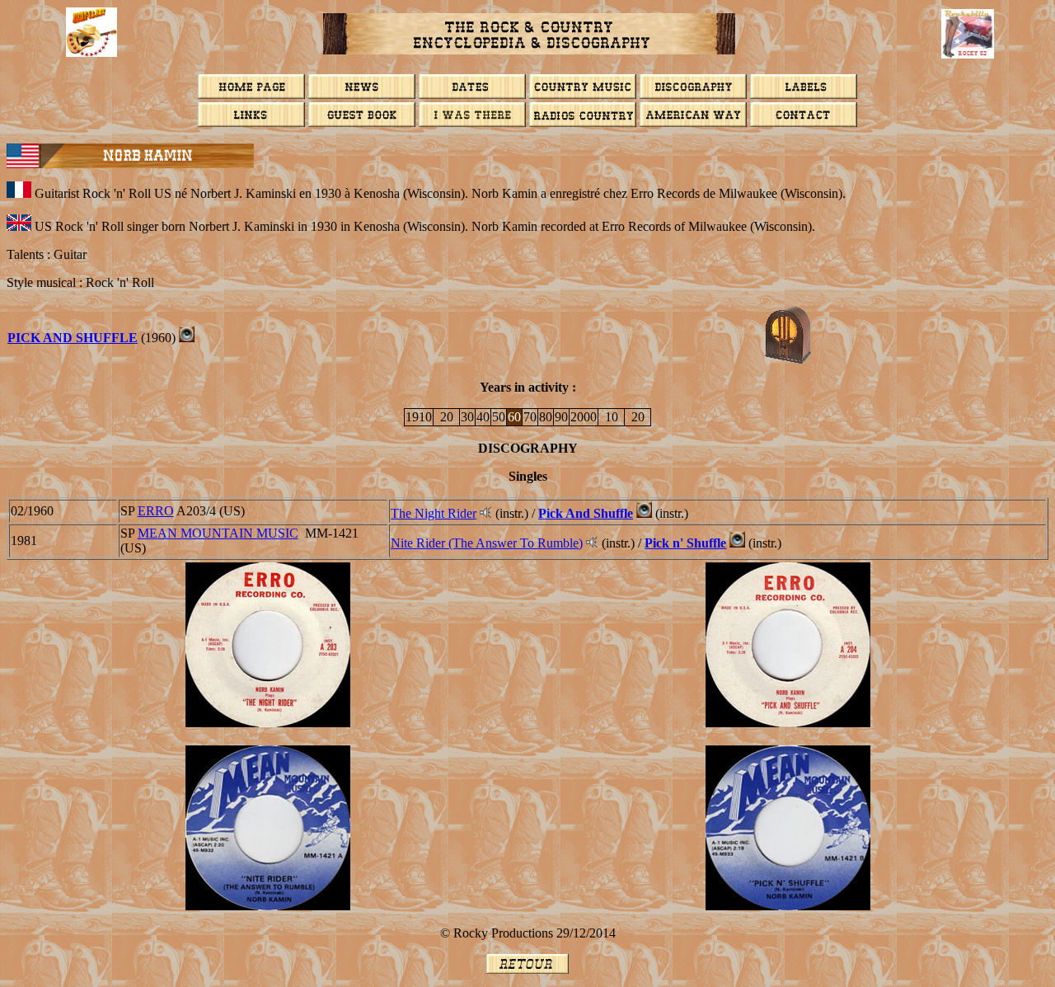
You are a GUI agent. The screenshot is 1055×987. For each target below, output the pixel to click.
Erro (156, 511)
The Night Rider (433, 513)
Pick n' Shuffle (685, 543)
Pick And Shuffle (72, 338)
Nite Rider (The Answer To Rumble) (487, 543)
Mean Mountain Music (218, 533)
